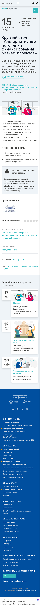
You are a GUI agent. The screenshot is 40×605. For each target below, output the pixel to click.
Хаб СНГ (6, 496)
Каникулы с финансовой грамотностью (18, 468)
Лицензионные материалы (13, 477)
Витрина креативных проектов (15, 471)
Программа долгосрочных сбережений (17, 425)
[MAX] (27, 409)
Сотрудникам (8, 508)
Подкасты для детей (11, 531)
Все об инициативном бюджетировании (18, 559)
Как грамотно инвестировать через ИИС (18, 440)
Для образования (12, 266)
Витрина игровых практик (13, 474)
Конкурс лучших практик (13, 489)
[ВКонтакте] (13, 409)
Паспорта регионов (10, 486)
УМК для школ (8, 458)
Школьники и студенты (29, 266)
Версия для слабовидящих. (15, 581)
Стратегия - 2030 (10, 492)
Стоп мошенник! (9, 522)
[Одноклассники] (17, 409)
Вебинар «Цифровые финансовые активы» (22, 378)
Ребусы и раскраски (10, 525)
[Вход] (37, 3)
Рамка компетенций (11, 449)
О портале (7, 541)
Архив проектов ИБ (10, 565)
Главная (4, 9)
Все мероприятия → (9, 285)
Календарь (7, 544)
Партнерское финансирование (14, 432)
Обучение (16, 303)
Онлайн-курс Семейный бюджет (10, 436)
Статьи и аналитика (11, 422)
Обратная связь (9, 576)
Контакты (7, 550)
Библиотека (7, 452)
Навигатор (7, 455)
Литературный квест (11, 462)
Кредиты (5, 269)
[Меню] (35, 10)
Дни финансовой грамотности (14, 465)
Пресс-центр (8, 547)
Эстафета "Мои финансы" (13, 429)
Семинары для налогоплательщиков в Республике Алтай (23, 348)
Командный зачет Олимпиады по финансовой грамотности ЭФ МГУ (24, 310)
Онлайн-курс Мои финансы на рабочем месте (18, 512)
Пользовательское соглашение (26, 590)
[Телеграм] (22, 409)
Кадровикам (7, 505)
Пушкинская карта (10, 528)
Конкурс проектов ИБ (11, 562)
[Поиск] (33, 3)
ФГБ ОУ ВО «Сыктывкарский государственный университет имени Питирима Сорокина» (19, 87)
